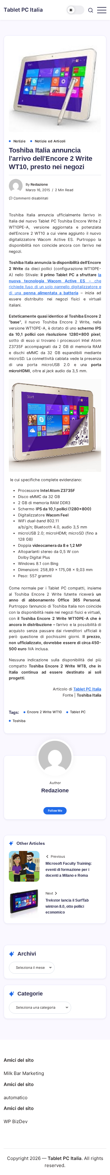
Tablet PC (78, 712)
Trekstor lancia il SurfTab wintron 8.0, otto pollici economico (67, 906)
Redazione (39, 184)
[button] (75, 10)
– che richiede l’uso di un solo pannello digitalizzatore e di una (55, 287)
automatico (16, 1097)
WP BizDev (16, 1121)
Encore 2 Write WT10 (44, 712)
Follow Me (55, 810)
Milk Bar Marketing (24, 1073)
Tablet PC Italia (23, 9)
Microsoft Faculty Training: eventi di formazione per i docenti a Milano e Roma (69, 869)
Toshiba (19, 721)
